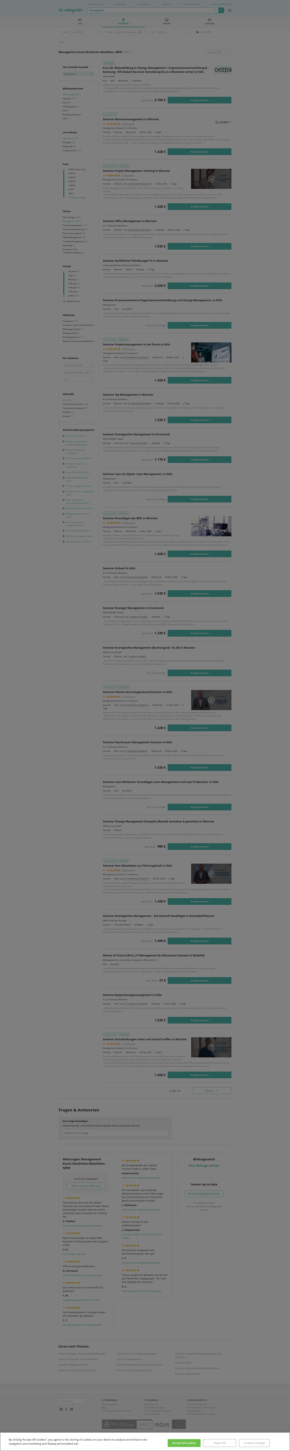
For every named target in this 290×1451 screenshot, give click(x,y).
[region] (145, 1441)
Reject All (220, 1443)
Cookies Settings (254, 1443)
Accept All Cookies (184, 1443)
